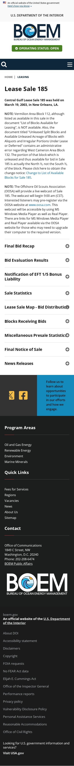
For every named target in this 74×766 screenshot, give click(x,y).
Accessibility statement (20, 641)
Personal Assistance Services (24, 717)
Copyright (10, 656)
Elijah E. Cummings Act (19, 679)
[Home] (37, 32)
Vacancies (12, 501)
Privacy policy (13, 701)
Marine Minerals (16, 462)
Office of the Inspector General (26, 686)
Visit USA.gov (13, 753)
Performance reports (18, 694)
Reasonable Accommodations (25, 724)
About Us (11, 512)
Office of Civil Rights (17, 732)
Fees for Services (16, 489)
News (8, 506)
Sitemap (10, 518)
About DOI (10, 633)
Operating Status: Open (39, 48)
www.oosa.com (39, 205)
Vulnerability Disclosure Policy (25, 709)
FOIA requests (13, 664)
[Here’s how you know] (37, 4)
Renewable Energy (18, 450)
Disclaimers (11, 648)
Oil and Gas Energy (18, 445)
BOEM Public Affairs (19, 564)
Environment (14, 456)
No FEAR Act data (15, 671)
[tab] (37, 246)
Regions (10, 495)
